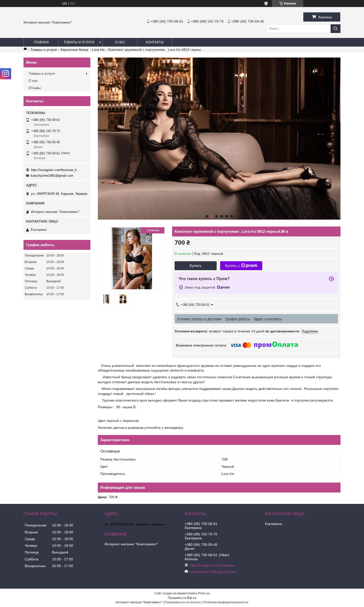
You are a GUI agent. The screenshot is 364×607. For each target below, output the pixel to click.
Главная (41, 42)
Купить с (232, 265)
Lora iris (98, 50)
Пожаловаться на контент (182, 602)
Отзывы (34, 88)
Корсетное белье (74, 50)
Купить (196, 265)
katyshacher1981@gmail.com (52, 175)
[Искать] (335, 28)
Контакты (155, 42)
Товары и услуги (79, 42)
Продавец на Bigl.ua (182, 598)
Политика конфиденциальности (225, 602)
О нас (120, 42)
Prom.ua (203, 593)
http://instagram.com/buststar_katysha (55, 170)
